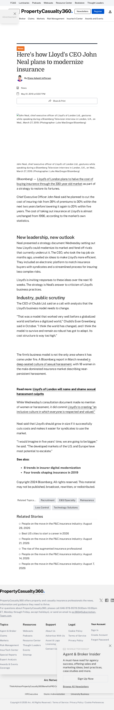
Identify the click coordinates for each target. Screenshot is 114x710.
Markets (4, 640)
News (20, 48)
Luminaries (24, 3)
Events (26, 650)
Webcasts (48, 3)
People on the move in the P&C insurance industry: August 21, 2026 (55, 541)
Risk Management (9, 645)
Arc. (29, 702)
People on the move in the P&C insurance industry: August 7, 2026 (57, 566)
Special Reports (8, 654)
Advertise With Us (55, 635)
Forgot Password (100, 639)
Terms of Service (77, 635)
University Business (80, 694)
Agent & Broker (8, 631)
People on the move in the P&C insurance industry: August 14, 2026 (55, 556)
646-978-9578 (68, 608)
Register (98, 11)
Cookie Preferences (94, 702)
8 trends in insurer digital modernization (52, 468)
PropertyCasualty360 (32, 686)
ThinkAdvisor (16, 686)
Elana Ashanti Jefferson (39, 78)
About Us (50, 631)
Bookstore (79, 3)
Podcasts (36, 3)
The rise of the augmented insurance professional (52, 548)
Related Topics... (26, 500)
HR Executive (31, 694)
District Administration (54, 694)
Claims (3, 635)
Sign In (94, 630)
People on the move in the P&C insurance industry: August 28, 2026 (55, 525)
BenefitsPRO (48, 686)
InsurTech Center (9, 650)
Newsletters (82, 11)
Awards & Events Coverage (9, 666)
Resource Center (64, 3)
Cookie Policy (75, 631)
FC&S (13, 3)
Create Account (99, 635)
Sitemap (27, 654)
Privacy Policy (75, 640)
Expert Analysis (8, 659)
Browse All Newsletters (76, 686)
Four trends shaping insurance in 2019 (51, 472)
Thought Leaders (95, 3)
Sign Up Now (86, 678)
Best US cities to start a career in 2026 (45, 533)
